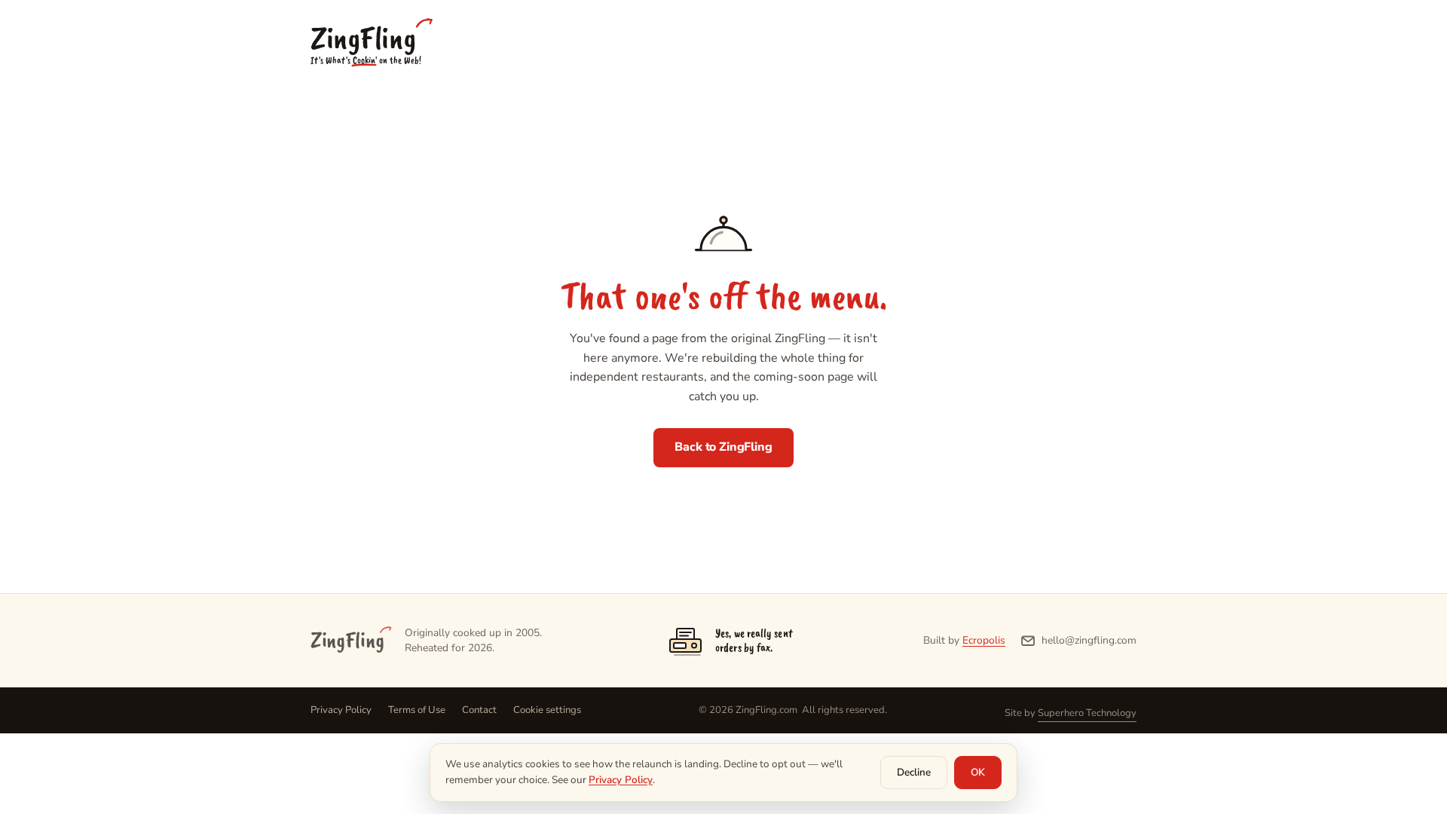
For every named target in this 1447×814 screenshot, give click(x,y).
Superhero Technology (1087, 713)
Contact (479, 710)
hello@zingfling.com (1089, 640)
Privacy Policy (341, 710)
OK (978, 772)
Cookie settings (547, 710)
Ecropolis (983, 640)
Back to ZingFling (723, 447)
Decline (914, 772)
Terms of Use (416, 710)
